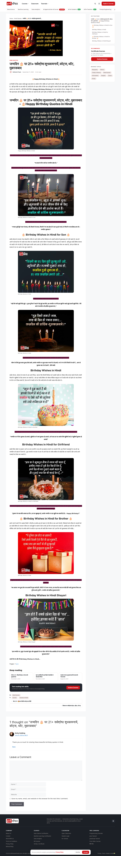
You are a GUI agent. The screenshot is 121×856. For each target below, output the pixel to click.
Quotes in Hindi (24, 697)
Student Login (65, 836)
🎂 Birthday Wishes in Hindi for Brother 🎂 (101, 37)
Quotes (15, 697)
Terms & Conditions (11, 841)
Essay (93, 78)
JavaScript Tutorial (95, 838)
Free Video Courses (95, 841)
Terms (103, 853)
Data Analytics (36, 9)
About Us (8, 833)
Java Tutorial (93, 836)
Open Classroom (66, 833)
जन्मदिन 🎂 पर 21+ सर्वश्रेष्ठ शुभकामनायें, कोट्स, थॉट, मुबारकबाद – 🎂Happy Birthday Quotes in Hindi (102, 20)
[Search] (95, 3)
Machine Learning (23, 9)
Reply (14, 746)
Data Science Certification (41, 833)
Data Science (11, 9)
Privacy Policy (9, 844)
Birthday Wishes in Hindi (99, 29)
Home (11, 18)
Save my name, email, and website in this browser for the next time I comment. (40, 798)
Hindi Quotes (18, 18)
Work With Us (10, 838)
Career (110, 75)
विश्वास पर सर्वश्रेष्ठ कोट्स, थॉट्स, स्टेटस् (72, 705)
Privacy (99, 853)
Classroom (34, 4)
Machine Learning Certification (42, 836)
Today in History (96, 72)
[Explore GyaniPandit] (99, 3)
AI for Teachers (90, 9)
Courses (25, 4)
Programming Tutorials (96, 833)
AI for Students (74, 9)
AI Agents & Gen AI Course (53, 9)
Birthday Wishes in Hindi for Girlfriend (100, 33)
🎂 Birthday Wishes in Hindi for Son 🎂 (102, 26)
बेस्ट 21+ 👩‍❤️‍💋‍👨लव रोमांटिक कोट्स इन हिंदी (22, 701)
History (102, 69)
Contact (8, 836)
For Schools (65, 838)
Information (95, 75)
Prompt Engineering (105, 9)
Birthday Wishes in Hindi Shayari (101, 41)
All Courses (37, 841)
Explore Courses (108, 3)
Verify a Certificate (39, 844)
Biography (95, 69)
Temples (103, 75)
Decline (78, 852)
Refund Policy (9, 846)
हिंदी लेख (91, 844)
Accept (86, 852)
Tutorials (44, 4)
